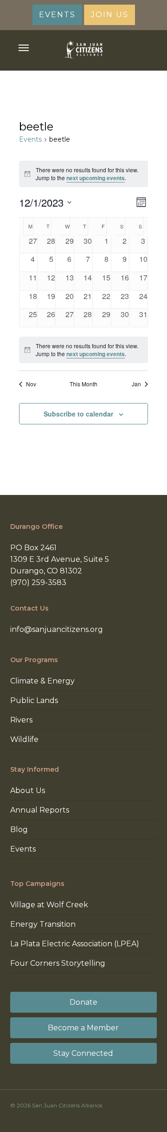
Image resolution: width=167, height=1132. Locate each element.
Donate (83, 1002)
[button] (23, 48)
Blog (19, 829)
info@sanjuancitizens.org (56, 629)
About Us (27, 790)
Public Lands (34, 700)
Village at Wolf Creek (49, 904)
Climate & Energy (42, 681)
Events (30, 139)
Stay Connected (83, 1053)
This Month (83, 384)
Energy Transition (43, 924)
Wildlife (24, 739)
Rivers (21, 720)
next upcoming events (95, 178)
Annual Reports (39, 810)
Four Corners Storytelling (57, 963)
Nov (31, 384)
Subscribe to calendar (78, 413)
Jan (136, 384)
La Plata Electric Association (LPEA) (74, 943)
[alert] (83, 350)
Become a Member (83, 1027)
